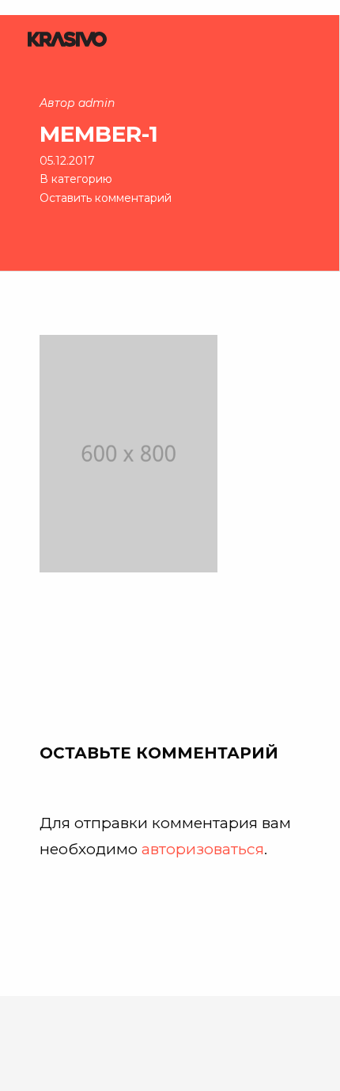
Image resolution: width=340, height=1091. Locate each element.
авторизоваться (203, 848)
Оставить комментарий (106, 198)
